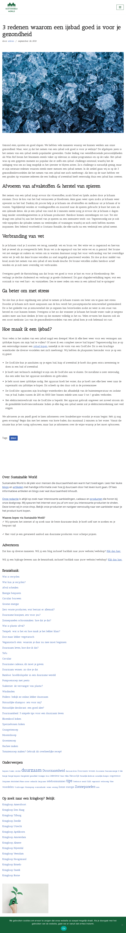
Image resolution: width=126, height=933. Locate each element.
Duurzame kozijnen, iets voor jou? (21, 614)
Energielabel (25, 776)
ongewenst (115, 776)
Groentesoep (9, 740)
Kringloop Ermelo (11, 864)
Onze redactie (10, 499)
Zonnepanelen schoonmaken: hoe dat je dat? (26, 620)
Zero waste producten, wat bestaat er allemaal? (28, 609)
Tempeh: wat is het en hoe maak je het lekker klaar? (31, 631)
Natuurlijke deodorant (87, 776)
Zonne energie (66, 787)
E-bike (120, 771)
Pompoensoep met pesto (16, 680)
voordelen (8, 786)
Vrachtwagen (19, 787)
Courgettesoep (10, 729)
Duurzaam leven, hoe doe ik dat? (20, 647)
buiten (11, 771)
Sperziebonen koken (13, 724)
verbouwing (105, 782)
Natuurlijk (74, 776)
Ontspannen (6, 782)
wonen (49, 787)
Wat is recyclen (11, 576)
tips (69, 780)
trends (84, 782)
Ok (63, 928)
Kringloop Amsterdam (14, 837)
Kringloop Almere (11, 842)
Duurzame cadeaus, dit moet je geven (23, 664)
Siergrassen (42, 782)
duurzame (100, 771)
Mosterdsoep (9, 735)
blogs (5, 487)
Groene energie (10, 604)
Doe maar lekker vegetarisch (18, 636)
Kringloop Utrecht (12, 826)
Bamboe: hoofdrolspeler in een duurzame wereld (29, 675)
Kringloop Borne (11, 875)
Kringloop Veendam (13, 853)
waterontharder (40, 787)
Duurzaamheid (54, 770)
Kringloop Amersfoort (14, 804)
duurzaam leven (71, 771)
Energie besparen (11, 593)
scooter (27, 782)
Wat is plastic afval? (13, 625)
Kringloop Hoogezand (14, 859)
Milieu (67, 776)
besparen (5, 771)
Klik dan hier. (114, 551)
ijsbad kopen (40, 346)
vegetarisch (96, 782)
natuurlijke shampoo (102, 776)
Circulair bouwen (11, 598)
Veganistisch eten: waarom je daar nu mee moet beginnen (34, 642)
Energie (4, 776)
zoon (97, 787)
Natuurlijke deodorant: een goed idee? (23, 707)
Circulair (6, 658)
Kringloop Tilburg (11, 815)
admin (11, 41)
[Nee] (122, 924)
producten (96, 499)
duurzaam (32, 770)
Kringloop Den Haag (13, 809)
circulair (18, 771)
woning (55, 787)
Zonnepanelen (85, 787)
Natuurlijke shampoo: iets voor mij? (22, 702)
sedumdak (33, 782)
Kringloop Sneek (11, 870)
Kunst (62, 776)
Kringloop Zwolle (11, 820)
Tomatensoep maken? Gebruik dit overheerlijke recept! (32, 751)
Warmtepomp (29, 787)
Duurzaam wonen (86, 771)
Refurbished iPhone (17, 782)
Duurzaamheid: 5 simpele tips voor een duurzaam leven (33, 713)
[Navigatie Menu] (120, 7)
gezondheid (33, 776)
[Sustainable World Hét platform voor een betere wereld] (11, 7)
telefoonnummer (56, 781)
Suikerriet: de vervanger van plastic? (22, 685)
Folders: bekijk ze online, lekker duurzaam (25, 696)
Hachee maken (10, 746)
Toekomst (77, 781)
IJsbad (13, 438)
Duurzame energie (111, 771)
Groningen (41, 776)
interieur (55, 775)
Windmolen (8, 691)
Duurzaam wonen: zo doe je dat (20, 669)
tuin (89, 781)
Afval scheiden (10, 587)
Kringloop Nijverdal (12, 848)
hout (47, 776)
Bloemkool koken (11, 718)
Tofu (4, 653)
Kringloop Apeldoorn (13, 831)
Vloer (112, 781)
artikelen (18, 487)
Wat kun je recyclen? (14, 582)
